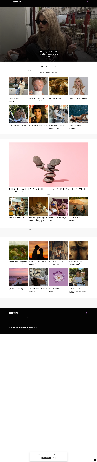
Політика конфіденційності (26, 329)
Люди (10, 5)
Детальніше (62, 454)
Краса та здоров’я (24, 5)
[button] (95, 460)
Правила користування (14, 329)
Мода (15, 5)
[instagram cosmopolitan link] (87, 313)
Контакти (50, 317)
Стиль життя (41, 5)
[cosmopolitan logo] (17, 1)
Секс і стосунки (51, 5)
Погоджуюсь (46, 457)
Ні (53, 457)
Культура (33, 5)
